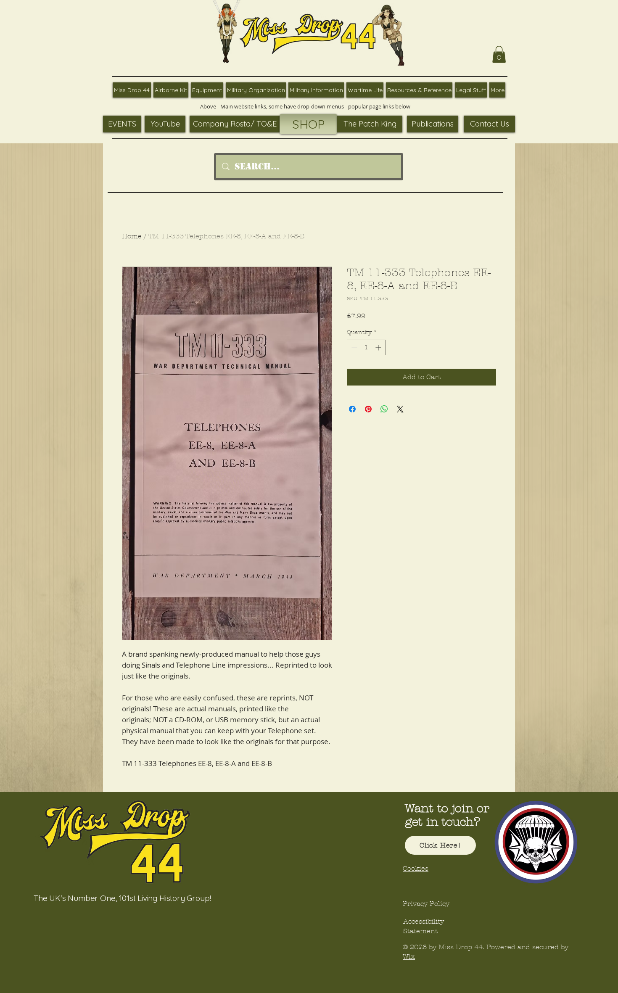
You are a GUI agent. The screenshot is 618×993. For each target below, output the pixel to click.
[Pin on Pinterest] (368, 409)
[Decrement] (353, 347)
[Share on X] (400, 409)
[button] (499, 54)
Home (132, 236)
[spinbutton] (366, 347)
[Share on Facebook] (352, 409)
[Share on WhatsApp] (384, 409)
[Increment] (379, 347)
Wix (409, 957)
